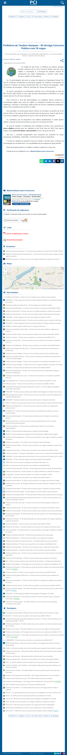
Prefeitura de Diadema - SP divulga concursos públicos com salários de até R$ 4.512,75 (34, 564)
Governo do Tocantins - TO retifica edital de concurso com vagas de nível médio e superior (32, 689)
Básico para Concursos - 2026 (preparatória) (26, 194)
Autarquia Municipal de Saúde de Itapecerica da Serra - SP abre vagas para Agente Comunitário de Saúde (32, 388)
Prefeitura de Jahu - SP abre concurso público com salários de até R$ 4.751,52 (31, 337)
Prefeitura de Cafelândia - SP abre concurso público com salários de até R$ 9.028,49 (33, 345)
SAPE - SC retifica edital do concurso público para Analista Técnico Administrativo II (32, 662)
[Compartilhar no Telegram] (46, 161)
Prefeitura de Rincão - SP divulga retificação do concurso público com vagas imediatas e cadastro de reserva (34, 520)
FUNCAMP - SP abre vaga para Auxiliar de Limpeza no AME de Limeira (28, 317)
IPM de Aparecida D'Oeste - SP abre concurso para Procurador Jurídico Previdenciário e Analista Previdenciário (34, 396)
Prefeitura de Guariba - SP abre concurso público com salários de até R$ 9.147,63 (32, 450)
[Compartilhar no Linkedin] (50, 161)
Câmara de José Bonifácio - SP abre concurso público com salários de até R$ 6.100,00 (33, 308)
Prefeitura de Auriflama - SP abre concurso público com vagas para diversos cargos (32, 480)
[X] (62, 753)
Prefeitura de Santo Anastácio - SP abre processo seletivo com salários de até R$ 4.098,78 (34, 251)
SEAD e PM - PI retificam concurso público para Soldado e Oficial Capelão (32, 711)
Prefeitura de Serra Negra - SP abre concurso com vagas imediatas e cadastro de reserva (34, 364)
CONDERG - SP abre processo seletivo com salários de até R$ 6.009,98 (28, 367)
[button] (5, 3)
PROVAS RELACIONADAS (15, 240)
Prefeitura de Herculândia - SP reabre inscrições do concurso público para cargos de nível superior (34, 589)
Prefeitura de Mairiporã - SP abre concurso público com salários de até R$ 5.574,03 (32, 508)
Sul (29, 16)
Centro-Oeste (37, 16)
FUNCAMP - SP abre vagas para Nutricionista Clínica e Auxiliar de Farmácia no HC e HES (34, 456)
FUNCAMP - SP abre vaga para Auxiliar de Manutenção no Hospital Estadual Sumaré (33, 323)
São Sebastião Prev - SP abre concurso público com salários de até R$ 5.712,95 (31, 381)
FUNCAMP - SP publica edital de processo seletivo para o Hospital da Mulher (30, 400)
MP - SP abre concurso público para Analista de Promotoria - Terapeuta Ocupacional (33, 561)
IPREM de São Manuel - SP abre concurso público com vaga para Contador (30, 538)
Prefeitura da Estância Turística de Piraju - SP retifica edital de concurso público (31, 541)
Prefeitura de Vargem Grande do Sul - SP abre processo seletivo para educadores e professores (32, 349)
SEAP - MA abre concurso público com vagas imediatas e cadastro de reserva (30, 702)
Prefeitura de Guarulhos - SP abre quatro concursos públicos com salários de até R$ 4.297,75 (33, 341)
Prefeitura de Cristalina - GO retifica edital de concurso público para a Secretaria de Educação (33, 671)
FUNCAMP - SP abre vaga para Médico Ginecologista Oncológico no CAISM (30, 593)
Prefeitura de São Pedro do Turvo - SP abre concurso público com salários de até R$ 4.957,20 (32, 377)
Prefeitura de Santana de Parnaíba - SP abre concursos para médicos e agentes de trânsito (32, 330)
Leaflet (46, 288)
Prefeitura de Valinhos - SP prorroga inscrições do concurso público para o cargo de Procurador (33, 598)
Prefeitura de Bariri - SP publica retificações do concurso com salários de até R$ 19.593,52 (34, 453)
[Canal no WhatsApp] (55, 753)
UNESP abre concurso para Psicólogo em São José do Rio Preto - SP (27, 462)
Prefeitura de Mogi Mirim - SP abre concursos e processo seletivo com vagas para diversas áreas (32, 407)
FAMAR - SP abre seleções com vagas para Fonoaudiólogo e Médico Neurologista (32, 434)
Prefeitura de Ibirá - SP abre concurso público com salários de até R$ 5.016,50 (31, 572)
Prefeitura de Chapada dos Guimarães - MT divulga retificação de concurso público (33, 675)
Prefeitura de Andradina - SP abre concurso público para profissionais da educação (33, 314)
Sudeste (21, 16)
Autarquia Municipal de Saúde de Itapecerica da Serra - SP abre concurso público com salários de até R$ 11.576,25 (34, 499)
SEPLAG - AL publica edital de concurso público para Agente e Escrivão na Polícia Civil (33, 693)
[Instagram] (64, 753)
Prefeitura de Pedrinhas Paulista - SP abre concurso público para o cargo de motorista (33, 320)
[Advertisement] (20, 30)
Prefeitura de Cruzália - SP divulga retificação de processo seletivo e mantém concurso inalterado (33, 484)
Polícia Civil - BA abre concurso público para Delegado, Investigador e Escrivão (31, 699)
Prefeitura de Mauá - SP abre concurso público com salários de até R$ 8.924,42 (31, 544)
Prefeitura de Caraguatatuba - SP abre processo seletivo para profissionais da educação (34, 495)
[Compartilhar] (62, 161)
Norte (47, 16)
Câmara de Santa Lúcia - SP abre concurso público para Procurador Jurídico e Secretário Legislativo (34, 554)
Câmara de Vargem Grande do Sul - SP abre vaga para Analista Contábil (29, 305)
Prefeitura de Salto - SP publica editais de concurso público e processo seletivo (31, 550)
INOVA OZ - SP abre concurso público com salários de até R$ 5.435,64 (28, 477)
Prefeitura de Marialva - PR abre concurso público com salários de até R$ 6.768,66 (32, 659)
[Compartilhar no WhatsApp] (42, 161)
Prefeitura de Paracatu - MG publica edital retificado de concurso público (29, 656)
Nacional (12, 16)
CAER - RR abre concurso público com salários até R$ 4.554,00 (25, 684)
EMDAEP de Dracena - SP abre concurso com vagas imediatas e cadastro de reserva (32, 259)
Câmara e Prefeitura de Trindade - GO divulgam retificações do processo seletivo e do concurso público (33, 666)
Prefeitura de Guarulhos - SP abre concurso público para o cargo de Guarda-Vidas (32, 547)
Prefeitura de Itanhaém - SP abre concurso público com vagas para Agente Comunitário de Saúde (34, 581)
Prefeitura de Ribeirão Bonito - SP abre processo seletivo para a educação (29, 535)
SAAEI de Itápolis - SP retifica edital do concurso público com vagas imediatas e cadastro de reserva (34, 531)
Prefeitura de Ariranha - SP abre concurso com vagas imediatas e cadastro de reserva (33, 311)
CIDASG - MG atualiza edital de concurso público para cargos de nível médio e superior (34, 648)
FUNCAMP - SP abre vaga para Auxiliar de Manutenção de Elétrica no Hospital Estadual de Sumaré (34, 301)
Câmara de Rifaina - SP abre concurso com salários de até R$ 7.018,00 (28, 524)
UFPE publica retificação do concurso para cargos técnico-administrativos (29, 708)
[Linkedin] (58, 753)
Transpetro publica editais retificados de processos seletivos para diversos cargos (32, 613)
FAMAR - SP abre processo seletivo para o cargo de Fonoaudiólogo (27, 431)
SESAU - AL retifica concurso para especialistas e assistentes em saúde (28, 696)
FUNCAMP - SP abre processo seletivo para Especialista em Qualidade (28, 459)
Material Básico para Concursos (42, 151)
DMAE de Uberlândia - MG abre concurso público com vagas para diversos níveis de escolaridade (33, 644)
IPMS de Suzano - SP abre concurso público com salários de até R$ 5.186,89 (30, 384)
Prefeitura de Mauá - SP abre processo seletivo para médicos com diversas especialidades (30, 427)
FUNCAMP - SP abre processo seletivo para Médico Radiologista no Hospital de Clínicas (34, 392)
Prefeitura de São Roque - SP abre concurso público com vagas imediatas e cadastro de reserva (34, 446)
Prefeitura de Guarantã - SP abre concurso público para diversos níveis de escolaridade (34, 511)
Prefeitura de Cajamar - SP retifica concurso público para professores (28, 442)
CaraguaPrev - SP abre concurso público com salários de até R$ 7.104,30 (29, 474)
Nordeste (55, 16)
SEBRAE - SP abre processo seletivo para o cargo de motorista (25, 326)
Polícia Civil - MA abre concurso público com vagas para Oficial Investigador (30, 705)
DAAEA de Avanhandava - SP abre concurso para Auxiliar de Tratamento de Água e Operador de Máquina (32, 372)
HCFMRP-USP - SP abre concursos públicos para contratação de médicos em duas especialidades (32, 412)
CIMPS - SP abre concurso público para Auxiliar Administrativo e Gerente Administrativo (34, 403)
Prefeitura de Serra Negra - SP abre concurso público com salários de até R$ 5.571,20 (33, 361)
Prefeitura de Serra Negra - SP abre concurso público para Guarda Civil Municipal (32, 353)
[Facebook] (60, 753)
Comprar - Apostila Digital (21, 203)
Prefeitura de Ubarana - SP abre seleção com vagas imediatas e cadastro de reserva (33, 471)
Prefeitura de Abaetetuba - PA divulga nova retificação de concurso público (33, 681)
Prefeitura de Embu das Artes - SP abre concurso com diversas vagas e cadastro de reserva (32, 504)
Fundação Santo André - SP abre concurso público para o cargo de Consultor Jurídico (33, 488)
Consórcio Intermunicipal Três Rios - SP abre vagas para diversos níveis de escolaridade (34, 468)
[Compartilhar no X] (58, 161)
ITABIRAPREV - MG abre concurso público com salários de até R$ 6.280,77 (29, 640)
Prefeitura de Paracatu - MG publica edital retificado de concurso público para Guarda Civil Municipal (34, 652)
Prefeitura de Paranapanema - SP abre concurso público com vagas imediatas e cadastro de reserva (34, 438)
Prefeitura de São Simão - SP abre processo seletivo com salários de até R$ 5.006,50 (32, 334)
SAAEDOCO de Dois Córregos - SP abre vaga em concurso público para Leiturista (31, 491)
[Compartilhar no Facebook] (54, 161)
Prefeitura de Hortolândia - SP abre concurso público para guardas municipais (31, 558)
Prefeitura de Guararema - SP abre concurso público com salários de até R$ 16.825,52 (33, 585)
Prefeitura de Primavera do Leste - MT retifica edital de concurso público (29, 678)
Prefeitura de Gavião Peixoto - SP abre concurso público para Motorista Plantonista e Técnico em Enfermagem (33, 357)
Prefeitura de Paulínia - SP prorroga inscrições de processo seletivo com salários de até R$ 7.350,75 (34, 568)
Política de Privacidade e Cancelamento (12, 753)
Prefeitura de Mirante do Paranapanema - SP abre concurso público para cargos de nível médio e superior (34, 255)
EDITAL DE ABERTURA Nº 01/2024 (17, 234)
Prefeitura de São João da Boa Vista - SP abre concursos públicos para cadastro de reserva (32, 576)
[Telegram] (57, 753)
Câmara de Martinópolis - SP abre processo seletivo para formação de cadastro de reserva (32, 417)
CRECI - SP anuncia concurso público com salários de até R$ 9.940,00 (28, 465)
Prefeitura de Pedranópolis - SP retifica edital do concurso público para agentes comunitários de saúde (31, 603)
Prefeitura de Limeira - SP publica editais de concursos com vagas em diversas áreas (33, 527)
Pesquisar (42, 11)
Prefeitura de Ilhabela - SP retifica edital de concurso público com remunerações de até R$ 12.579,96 (34, 515)
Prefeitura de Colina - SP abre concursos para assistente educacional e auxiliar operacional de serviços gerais (31, 422)
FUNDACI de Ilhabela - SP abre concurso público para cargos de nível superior (31, 297)
